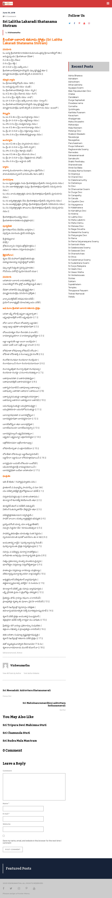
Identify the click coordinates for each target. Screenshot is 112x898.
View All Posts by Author (12, 673)
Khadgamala (74, 118)
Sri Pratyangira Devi (77, 235)
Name (6, 803)
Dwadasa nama (75, 103)
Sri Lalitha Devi (75, 217)
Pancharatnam (75, 143)
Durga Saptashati (76, 100)
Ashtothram (74, 82)
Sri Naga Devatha (76, 229)
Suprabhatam (74, 284)
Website (7, 824)
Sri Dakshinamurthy (77, 180)
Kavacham (73, 115)
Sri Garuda (73, 198)
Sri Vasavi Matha (76, 272)
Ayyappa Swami (75, 88)
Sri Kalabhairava (75, 207)
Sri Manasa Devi (75, 226)
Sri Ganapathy (75, 195)
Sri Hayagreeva (75, 204)
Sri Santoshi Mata (76, 244)
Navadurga (73, 137)
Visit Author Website (31, 673)
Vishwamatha (14, 33)
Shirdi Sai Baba (75, 168)
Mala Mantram (75, 128)
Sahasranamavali (9, 653)
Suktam (72, 281)
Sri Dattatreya (75, 183)
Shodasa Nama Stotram (79, 171)
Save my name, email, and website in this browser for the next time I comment (32, 842)
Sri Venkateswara (76, 275)
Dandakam (73, 97)
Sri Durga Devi (75, 192)
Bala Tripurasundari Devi (79, 91)
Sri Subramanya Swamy (79, 260)
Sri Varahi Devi (75, 269)
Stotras (19, 653)
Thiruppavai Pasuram (78, 290)
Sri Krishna (73, 214)
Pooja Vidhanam (76, 146)
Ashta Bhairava (75, 75)
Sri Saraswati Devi (76, 250)
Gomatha (72, 106)
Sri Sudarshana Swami (78, 263)
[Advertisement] (88, 42)
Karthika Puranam (76, 112)
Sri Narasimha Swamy (78, 232)
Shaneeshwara (75, 165)
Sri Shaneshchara (76, 253)
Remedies (73, 152)
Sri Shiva (72, 257)
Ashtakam (73, 78)
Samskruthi (73, 158)
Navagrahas (73, 140)
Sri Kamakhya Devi (77, 211)
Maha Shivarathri (76, 121)
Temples (72, 287)
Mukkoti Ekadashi (76, 134)
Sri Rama (72, 238)
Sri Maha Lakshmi (76, 220)
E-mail (6, 814)
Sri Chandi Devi (75, 177)
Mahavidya (73, 124)
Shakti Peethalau (76, 161)
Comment (7, 771)
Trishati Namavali (76, 293)
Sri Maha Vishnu (75, 223)
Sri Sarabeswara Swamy (79, 247)
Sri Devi (72, 186)
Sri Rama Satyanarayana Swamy (83, 241)
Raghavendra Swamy (78, 149)
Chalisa (71, 94)
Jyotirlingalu (74, 109)
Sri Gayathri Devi (76, 201)
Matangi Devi (74, 131)
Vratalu (71, 296)
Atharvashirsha (75, 85)
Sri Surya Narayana (77, 266)
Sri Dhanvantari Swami (79, 189)
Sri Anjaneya (74, 174)
